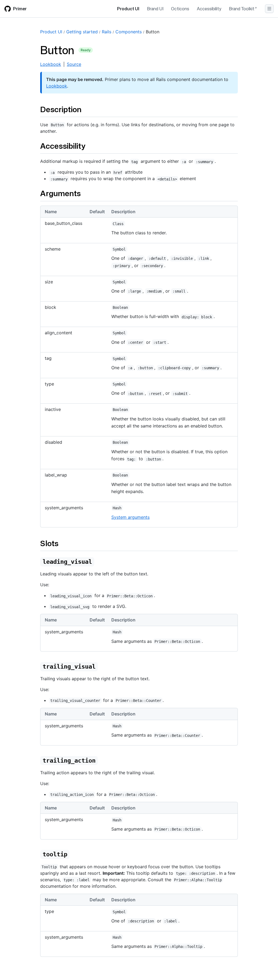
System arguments (130, 517)
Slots (49, 543)
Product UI (128, 9)
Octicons (180, 9)
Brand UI (155, 9)
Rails (106, 31)
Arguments (60, 193)
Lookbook (50, 64)
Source (74, 64)
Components (128, 31)
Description (60, 109)
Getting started (82, 31)
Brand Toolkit (241, 9)
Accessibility (209, 9)
